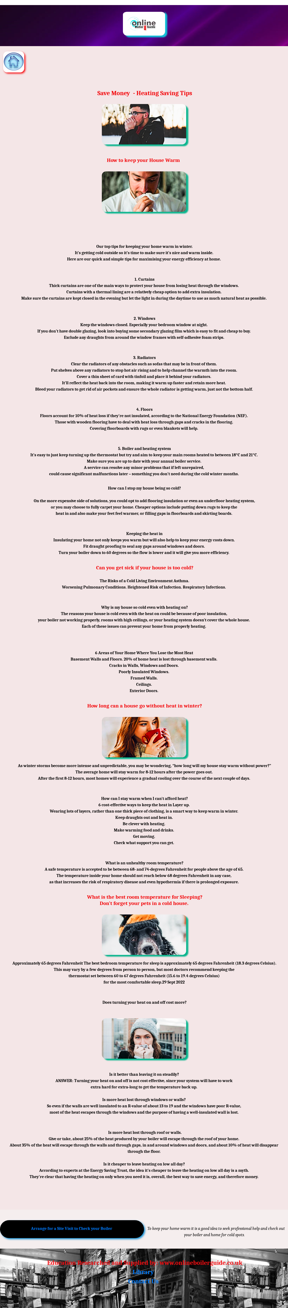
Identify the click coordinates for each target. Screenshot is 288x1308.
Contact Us (143, 1281)
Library (143, 1272)
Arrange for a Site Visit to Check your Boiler (72, 1228)
